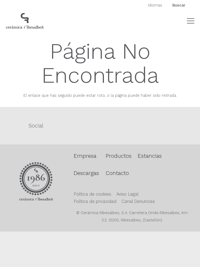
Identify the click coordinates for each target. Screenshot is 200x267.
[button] (190, 21)
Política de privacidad (95, 201)
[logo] (24, 21)
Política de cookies (92, 194)
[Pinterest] (138, 125)
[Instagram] (126, 125)
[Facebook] (112, 125)
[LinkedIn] (151, 125)
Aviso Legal (127, 194)
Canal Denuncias (138, 201)
